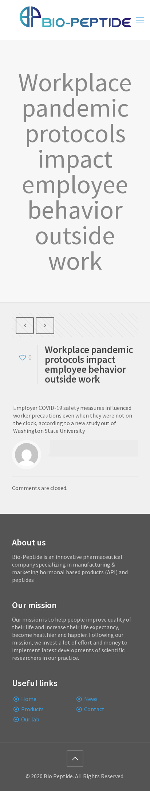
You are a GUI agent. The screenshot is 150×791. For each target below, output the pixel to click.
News (91, 698)
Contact (94, 709)
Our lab (30, 719)
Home (28, 698)
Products (32, 709)
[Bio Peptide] (75, 20)
